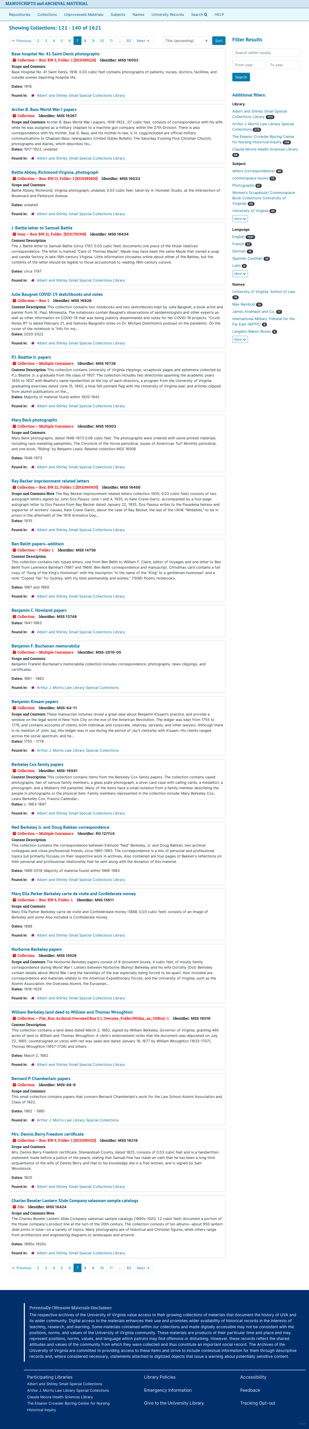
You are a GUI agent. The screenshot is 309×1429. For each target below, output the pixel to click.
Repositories (19, 14)
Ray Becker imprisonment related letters (50, 481)
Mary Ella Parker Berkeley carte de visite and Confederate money (74, 894)
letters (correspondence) (256, 171)
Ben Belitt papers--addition (38, 544)
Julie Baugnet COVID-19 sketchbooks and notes (57, 294)
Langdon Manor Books (254, 331)
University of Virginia (253, 210)
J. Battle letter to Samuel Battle (42, 228)
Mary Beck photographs (34, 420)
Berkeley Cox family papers (37, 764)
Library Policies (160, 1377)
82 (129, 40)
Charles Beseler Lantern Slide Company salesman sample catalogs (75, 1200)
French (241, 244)
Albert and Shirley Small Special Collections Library (81, 95)
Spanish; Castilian (250, 258)
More (238, 219)
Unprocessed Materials (83, 14)
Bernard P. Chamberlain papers (41, 1078)
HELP (219, 14)
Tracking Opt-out (257, 1403)
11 (111, 40)
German (242, 251)
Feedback (250, 1390)
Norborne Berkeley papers (37, 949)
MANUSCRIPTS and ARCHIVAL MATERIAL (46, 3)
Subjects (118, 14)
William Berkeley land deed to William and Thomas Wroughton (72, 1012)
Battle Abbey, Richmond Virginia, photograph (55, 172)
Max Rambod (246, 304)
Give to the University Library (174, 1403)
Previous (21, 40)
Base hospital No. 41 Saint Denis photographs (56, 54)
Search (200, 14)
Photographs (246, 185)
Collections (47, 14)
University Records (168, 14)
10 (102, 40)
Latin (238, 265)
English (243, 236)
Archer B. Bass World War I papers (44, 109)
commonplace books (253, 178)
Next (143, 40)
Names (138, 14)
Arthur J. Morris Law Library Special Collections (78, 687)
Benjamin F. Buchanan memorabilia (46, 646)
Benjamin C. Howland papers (39, 610)
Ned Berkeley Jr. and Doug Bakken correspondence (60, 827)
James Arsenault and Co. (256, 311)
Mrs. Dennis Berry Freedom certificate (48, 1134)
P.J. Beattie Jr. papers (31, 357)
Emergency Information (168, 1390)
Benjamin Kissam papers (35, 701)
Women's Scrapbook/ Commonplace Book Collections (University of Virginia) (263, 198)
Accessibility (253, 1377)
